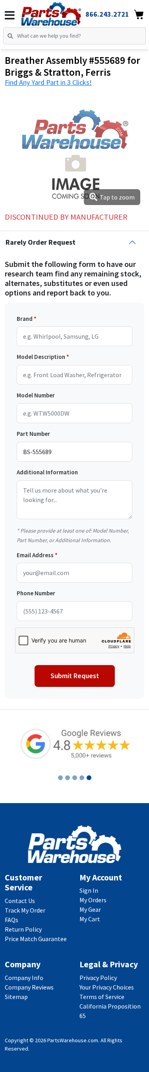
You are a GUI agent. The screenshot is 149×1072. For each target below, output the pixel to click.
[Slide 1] (60, 777)
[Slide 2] (67, 777)
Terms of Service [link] (101, 997)
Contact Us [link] (20, 901)
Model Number (36, 395)
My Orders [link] (92, 900)
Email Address (35, 555)
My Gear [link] (90, 909)
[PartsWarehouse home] (62, 11)
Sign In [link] (88, 890)
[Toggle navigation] (10, 15)
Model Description (41, 357)
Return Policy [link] (23, 929)
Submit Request (74, 675)
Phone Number (36, 593)
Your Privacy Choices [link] (106, 987)
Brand (25, 318)
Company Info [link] (24, 978)
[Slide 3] (74, 777)
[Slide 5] (89, 777)
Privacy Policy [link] (98, 978)
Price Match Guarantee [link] (36, 939)
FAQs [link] (11, 920)
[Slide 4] (81, 777)
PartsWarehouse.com (72, 1040)
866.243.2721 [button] (107, 14)
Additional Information (47, 472)
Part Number (33, 433)
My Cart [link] (89, 919)
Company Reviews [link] (29, 987)
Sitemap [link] (16, 997)
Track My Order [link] (25, 910)
